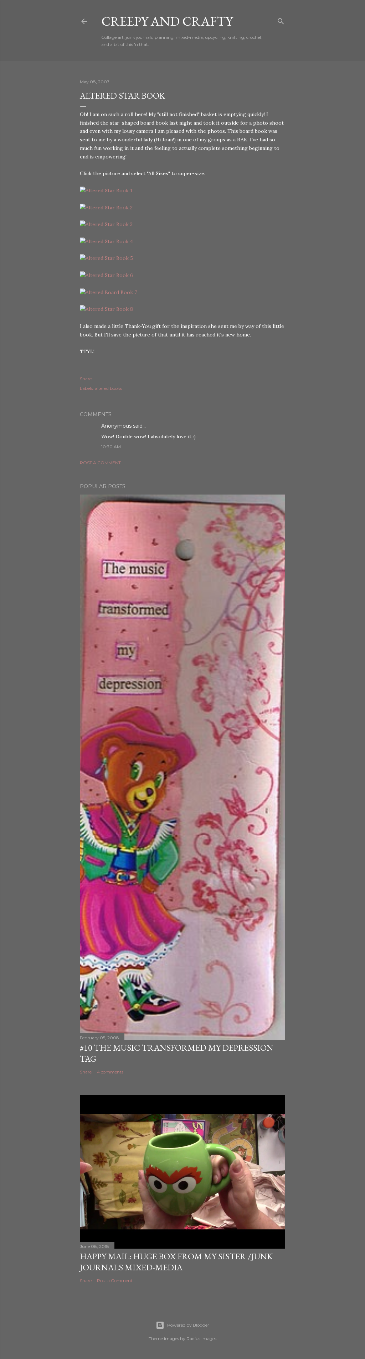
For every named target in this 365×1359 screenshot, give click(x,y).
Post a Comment (100, 462)
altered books (108, 388)
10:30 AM (111, 446)
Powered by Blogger (188, 1325)
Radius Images (201, 1338)
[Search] (281, 20)
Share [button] (86, 378)
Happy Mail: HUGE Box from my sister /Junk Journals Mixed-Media (176, 1262)
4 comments (110, 1072)
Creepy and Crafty (167, 21)
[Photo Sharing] (106, 190)
